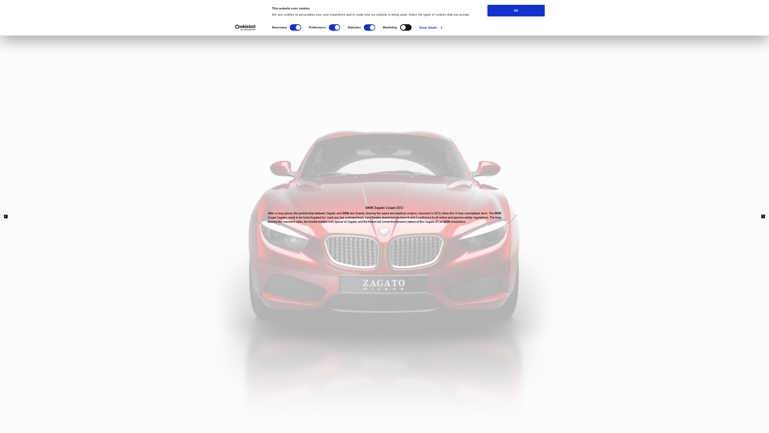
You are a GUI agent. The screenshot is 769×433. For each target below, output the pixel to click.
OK (516, 10)
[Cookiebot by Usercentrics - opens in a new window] (245, 28)
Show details (428, 27)
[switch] (334, 27)
